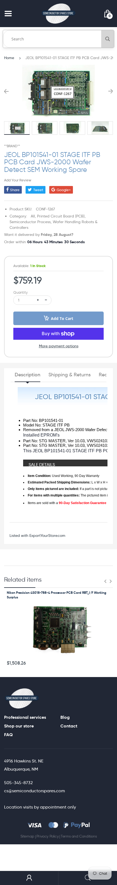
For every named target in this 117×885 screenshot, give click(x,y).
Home (9, 57)
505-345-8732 (18, 782)
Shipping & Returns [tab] (69, 375)
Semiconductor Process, (31, 221)
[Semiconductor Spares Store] (58, 13)
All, (33, 216)
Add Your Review (17, 180)
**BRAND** (12, 146)
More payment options (58, 346)
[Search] (107, 39)
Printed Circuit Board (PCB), (61, 216)
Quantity (20, 292)
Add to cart (62, 318)
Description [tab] (27, 375)
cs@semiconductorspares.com (34, 790)
